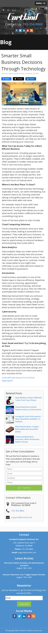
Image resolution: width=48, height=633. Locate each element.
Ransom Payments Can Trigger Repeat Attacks (24, 574)
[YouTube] (27, 30)
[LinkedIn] (24, 30)
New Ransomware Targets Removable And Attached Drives (27, 429)
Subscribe (24, 604)
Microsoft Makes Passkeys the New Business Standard (24, 564)
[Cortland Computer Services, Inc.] (24, 14)
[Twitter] (20, 30)
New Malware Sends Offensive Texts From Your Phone (28, 398)
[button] (41, 3)
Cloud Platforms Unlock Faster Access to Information (28, 408)
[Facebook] (16, 30)
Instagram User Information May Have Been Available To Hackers (28, 419)
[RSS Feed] (31, 30)
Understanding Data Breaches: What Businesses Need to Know (27, 439)
